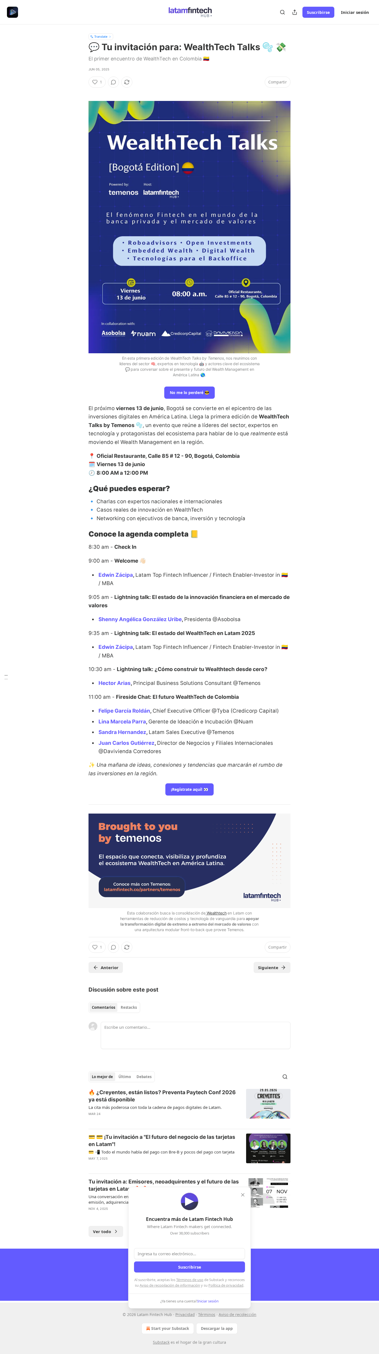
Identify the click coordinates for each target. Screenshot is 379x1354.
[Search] (282, 12)
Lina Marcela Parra (122, 721)
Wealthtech (216, 913)
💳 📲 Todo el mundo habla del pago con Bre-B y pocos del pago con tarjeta (161, 1152)
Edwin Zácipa (115, 575)
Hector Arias (114, 683)
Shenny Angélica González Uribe (140, 619)
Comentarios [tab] (103, 1007)
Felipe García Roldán (124, 711)
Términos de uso (189, 1279)
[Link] (80, 488)
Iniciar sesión (355, 12)
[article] (189, 1107)
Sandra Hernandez (122, 732)
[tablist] (114, 1007)
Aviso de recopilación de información (170, 1285)
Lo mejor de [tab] (102, 1076)
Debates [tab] (144, 1076)
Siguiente (268, 967)
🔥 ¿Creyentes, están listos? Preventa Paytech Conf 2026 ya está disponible (162, 1096)
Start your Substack (170, 1328)
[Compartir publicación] (294, 12)
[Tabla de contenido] (6, 677)
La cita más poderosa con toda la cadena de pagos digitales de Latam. (155, 1107)
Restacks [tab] (129, 1007)
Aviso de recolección (237, 1314)
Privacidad (185, 1314)
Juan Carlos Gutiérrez (126, 743)
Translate (100, 36)
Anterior (109, 967)
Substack (161, 1342)
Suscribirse (318, 12)
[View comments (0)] (113, 82)
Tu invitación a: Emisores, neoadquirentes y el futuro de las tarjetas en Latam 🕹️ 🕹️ (164, 1185)
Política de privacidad (225, 1285)
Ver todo (102, 1231)
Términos (206, 1314)
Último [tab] (124, 1076)
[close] (242, 1194)
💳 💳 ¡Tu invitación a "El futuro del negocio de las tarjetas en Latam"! (162, 1140)
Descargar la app (217, 1328)
